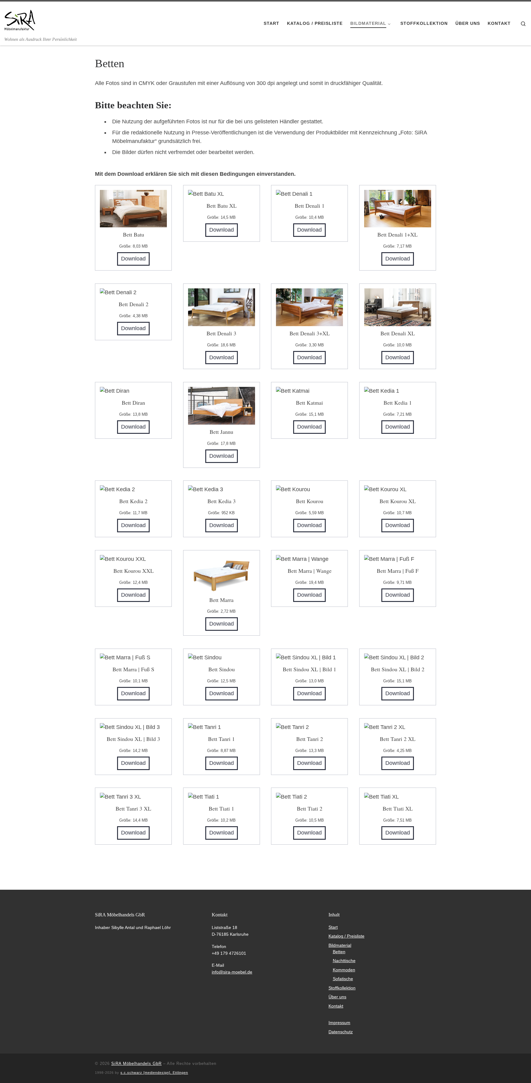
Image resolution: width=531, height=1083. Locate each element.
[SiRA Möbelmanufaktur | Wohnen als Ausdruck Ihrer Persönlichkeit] (20, 19)
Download (133, 259)
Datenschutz (340, 1032)
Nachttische (344, 960)
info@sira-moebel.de (232, 972)
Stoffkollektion (342, 988)
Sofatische (343, 979)
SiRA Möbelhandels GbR (136, 1063)
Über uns (337, 997)
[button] (13, 1069)
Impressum (339, 1022)
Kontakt (335, 1006)
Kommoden (344, 970)
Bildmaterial (339, 945)
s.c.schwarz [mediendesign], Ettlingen (154, 1072)
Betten (339, 952)
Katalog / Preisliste (346, 936)
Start (333, 927)
